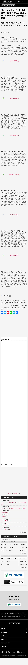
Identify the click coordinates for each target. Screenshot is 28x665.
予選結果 (3, 516)
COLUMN (4, 636)
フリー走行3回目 (5, 520)
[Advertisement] (15, 325)
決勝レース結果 (5, 512)
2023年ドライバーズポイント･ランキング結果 (13, 508)
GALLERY (4, 639)
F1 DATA (4, 632)
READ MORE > (23, 532)
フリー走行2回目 (5, 525)
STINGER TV (5, 643)
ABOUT (3, 646)
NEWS (3, 629)
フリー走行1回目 (5, 529)
